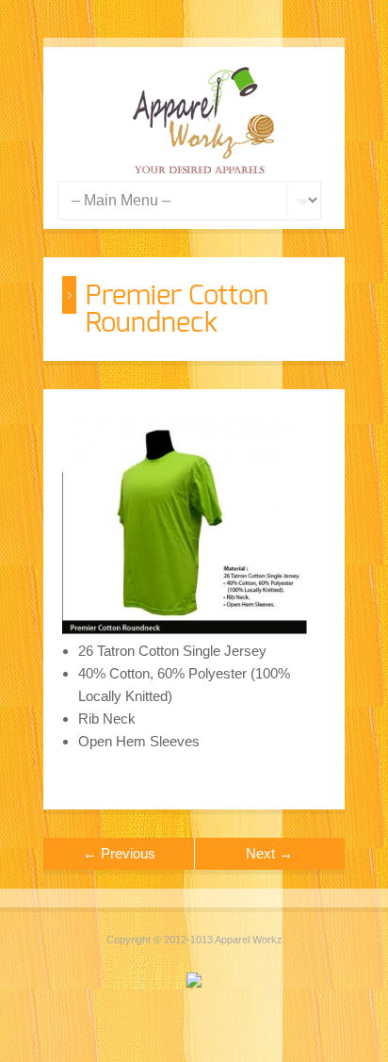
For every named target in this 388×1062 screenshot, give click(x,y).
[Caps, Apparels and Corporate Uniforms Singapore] (204, 169)
